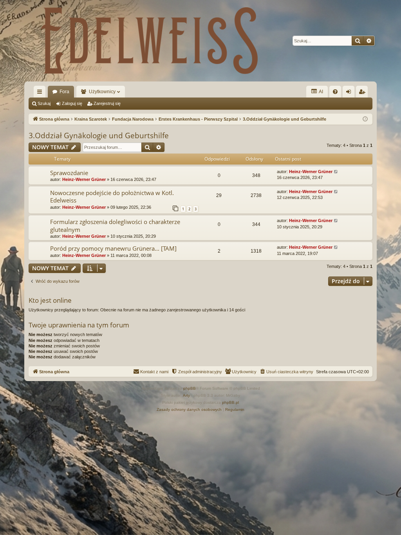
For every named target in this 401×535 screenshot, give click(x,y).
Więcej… (41, 93)
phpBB (189, 388)
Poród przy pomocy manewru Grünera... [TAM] (113, 248)
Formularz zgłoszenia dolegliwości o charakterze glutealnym (115, 225)
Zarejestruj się (107, 103)
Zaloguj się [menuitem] (350, 93)
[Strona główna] (149, 40)
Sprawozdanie (69, 173)
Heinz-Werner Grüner (84, 179)
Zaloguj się (72, 103)
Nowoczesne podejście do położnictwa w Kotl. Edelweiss (112, 196)
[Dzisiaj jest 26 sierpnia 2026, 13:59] (365, 119)
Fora (64, 91)
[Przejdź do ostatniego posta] (336, 172)
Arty (186, 395)
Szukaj (44, 103)
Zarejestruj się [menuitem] (363, 93)
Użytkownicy (102, 91)
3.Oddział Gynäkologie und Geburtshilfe (99, 135)
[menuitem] (335, 92)
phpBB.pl (230, 402)
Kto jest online (50, 300)
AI (320, 91)
